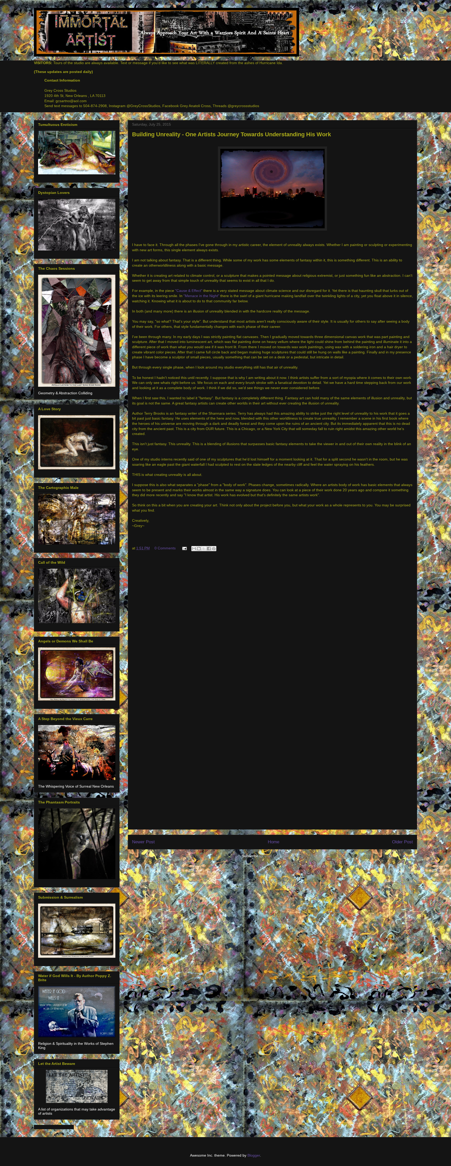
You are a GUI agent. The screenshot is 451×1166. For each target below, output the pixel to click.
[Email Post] (184, 548)
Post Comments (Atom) (284, 856)
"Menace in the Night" (201, 296)
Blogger (253, 1155)
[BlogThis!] (198, 548)
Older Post (402, 841)
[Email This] (194, 548)
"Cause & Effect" (189, 291)
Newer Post (143, 841)
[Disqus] (272, 625)
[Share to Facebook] (208, 548)
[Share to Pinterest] (213, 548)
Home (273, 841)
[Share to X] (203, 548)
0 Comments (165, 548)
